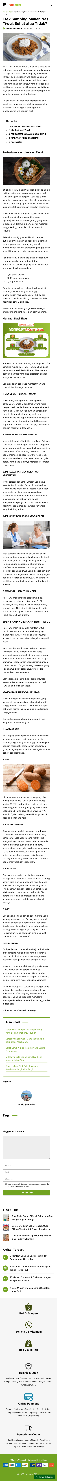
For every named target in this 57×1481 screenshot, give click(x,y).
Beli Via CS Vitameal (29, 1331)
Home (5, 12)
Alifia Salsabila (13, 28)
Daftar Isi (11, 121)
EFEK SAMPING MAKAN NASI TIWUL (28, 134)
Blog (10, 12)
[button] (50, 4)
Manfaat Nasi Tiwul (20, 130)
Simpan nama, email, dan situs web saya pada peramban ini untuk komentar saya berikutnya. (27, 1185)
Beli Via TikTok (28, 1349)
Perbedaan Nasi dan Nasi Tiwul (25, 126)
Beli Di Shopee (28, 1313)
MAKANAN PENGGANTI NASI (25, 138)
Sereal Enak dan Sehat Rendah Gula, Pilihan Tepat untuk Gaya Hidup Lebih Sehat (31, 1229)
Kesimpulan (16, 142)
